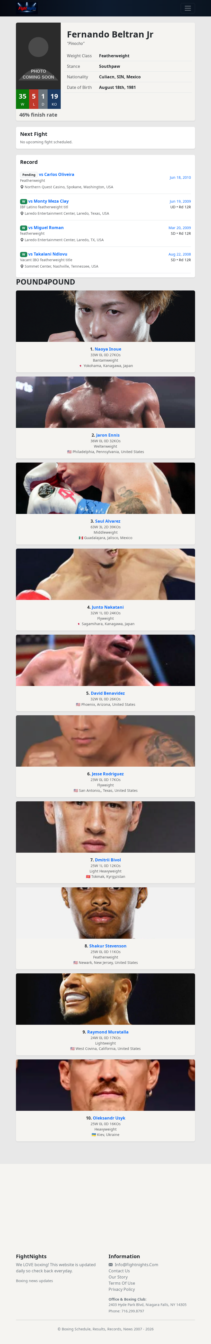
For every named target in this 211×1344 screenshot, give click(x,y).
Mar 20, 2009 (180, 227)
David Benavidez (108, 693)
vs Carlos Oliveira (56, 174)
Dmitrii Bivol (108, 860)
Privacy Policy (122, 1289)
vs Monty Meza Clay (48, 201)
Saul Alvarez (107, 521)
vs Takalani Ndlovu (47, 254)
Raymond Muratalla (108, 1032)
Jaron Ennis (108, 435)
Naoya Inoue (108, 349)
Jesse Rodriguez (108, 774)
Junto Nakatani (108, 607)
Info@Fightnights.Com (136, 1264)
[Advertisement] (105, 1215)
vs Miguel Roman (46, 227)
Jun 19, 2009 (180, 201)
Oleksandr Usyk (109, 1118)
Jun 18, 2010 (180, 177)
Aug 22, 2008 (180, 254)
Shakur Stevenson (108, 946)
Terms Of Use (122, 1283)
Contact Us (119, 1271)
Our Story (118, 1277)
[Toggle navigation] (188, 8)
